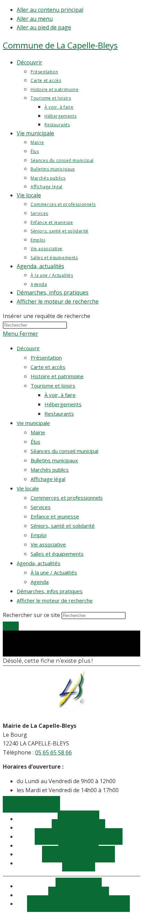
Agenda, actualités (38, 563)
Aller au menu (35, 18)
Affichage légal (48, 479)
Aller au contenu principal (50, 9)
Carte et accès (48, 366)
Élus (35, 441)
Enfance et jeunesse (55, 516)
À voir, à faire (60, 394)
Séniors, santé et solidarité (63, 525)
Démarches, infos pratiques (50, 591)
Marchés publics (50, 469)
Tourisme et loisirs (53, 385)
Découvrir (28, 348)
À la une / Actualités (54, 572)
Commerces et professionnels (67, 497)
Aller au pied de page (44, 27)
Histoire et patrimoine (57, 376)
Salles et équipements (57, 553)
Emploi (39, 535)
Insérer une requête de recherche (46, 316)
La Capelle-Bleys (60, 45)
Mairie (38, 432)
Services (41, 507)
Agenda (40, 581)
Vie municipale (33, 422)
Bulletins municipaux (54, 460)
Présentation (46, 357)
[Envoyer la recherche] (11, 626)
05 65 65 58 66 (53, 752)
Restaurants (59, 413)
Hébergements (63, 404)
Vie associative (48, 544)
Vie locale (28, 488)
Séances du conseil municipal (64, 450)
